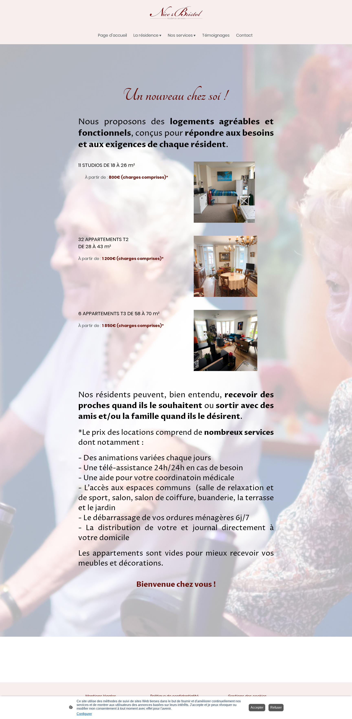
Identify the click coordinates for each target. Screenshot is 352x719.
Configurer (84, 714)
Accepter (257, 707)
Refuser (276, 707)
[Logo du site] (176, 13)
